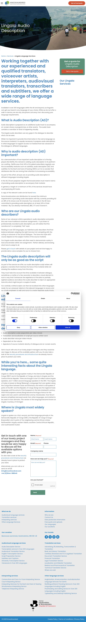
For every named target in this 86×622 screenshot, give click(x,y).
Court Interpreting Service (11, 582)
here (34, 193)
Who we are (49, 515)
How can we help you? (42, 459)
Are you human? (36, 480)
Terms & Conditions (66, 619)
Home (3, 56)
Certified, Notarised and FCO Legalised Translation (63, 554)
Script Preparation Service (11, 556)
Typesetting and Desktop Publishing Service (61, 593)
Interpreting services (9, 520)
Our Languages (50, 524)
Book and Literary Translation (55, 551)
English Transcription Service (12, 554)
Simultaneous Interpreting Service (14, 586)
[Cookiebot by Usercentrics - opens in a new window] (72, 293)
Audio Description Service (11, 547)
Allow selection (43, 327)
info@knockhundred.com (11, 471)
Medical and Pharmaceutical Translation (60, 565)
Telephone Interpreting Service (13, 589)
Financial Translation (52, 558)
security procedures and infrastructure (23, 354)
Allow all (67, 327)
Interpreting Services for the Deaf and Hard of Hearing (21, 584)
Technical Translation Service (55, 568)
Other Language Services (11, 522)
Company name (36, 451)
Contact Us (49, 517)
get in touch (11, 249)
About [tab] (68, 298)
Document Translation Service (56, 556)
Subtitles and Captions (10, 558)
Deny (18, 327)
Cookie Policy (52, 619)
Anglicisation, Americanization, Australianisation (62, 579)
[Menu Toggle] (2, 3)
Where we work (50, 570)
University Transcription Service (13, 561)
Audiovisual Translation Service (13, 551)
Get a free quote (72, 71)
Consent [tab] (17, 298)
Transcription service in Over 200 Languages (18, 549)
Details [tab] (43, 298)
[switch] (33, 320)
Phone (46, 443)
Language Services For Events (56, 582)
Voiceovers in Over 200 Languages (14, 563)
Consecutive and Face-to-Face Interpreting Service (21, 579)
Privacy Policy (79, 619)
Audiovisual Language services (13, 515)
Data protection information (55, 520)
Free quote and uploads (53, 522)
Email (35, 443)
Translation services (9, 517)
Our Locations (50, 527)
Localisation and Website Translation (58, 563)
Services (10, 56)
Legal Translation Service (54, 561)
